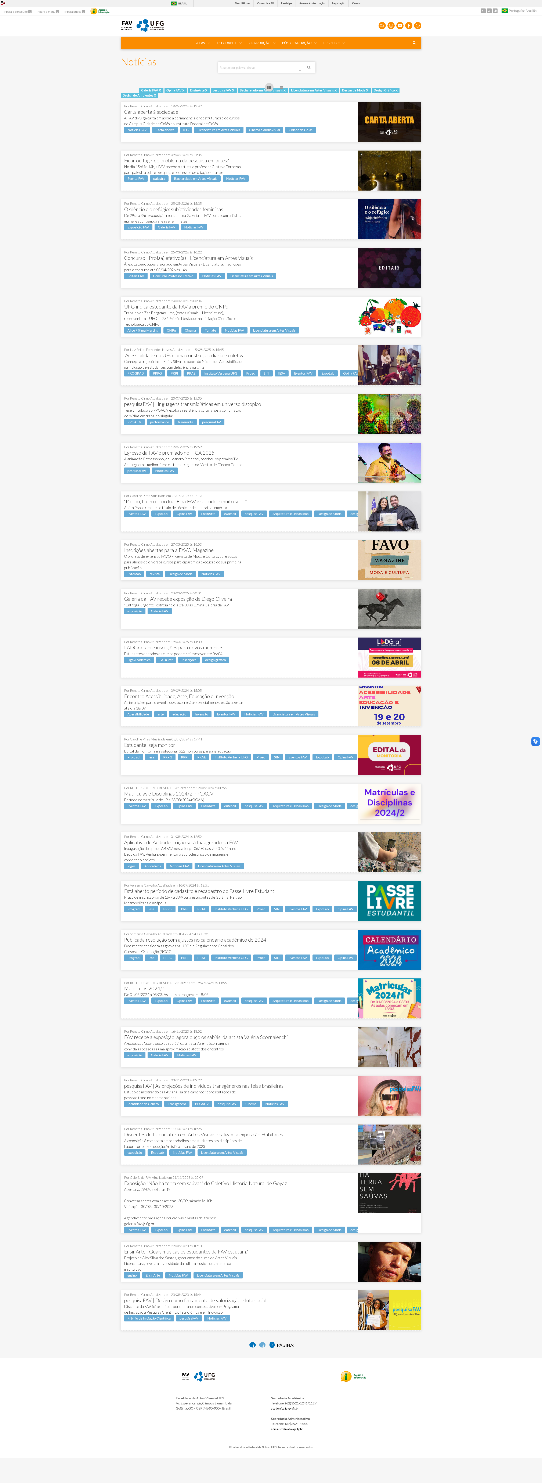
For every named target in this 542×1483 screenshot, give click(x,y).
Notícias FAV (137, 130)
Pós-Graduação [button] (297, 43)
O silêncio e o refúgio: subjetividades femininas (173, 209)
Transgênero (177, 1104)
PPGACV (134, 422)
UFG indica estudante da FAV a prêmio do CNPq (176, 306)
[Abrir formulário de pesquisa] (414, 43)
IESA (281, 373)
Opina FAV (351, 373)
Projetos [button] (331, 43)
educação (179, 714)
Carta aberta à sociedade (151, 112)
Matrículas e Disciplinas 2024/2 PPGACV (168, 793)
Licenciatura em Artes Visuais (219, 130)
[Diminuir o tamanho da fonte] (489, 10)
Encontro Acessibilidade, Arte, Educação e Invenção (179, 696)
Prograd (133, 757)
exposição (134, 611)
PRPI (174, 373)
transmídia (185, 422)
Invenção (201, 714)
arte (161, 714)
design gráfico (215, 660)
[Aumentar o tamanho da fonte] (483, 10)
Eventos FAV (303, 373)
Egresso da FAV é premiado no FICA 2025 (169, 453)
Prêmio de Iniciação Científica (149, 1318)
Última (272, 1345)
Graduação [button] (260, 43)
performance (159, 422)
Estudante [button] (227, 43)
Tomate (210, 330)
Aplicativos (152, 866)
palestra (159, 178)
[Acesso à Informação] (99, 11)
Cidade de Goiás (300, 130)
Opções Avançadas (300, 71)
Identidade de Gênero (143, 1104)
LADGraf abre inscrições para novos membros (173, 647)
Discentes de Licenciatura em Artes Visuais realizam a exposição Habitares (203, 1134)
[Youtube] (400, 25)
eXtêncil (230, 514)
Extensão (134, 574)
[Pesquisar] (309, 68)
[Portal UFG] (150, 30)
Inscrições (189, 660)
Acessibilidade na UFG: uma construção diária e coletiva (184, 355)
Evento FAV (135, 178)
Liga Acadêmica (139, 660)
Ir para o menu (46, 11)
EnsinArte (208, 514)
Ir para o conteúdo (15, 11)
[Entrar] (3, 3)
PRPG (157, 373)
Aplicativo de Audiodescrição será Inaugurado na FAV (181, 842)
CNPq (171, 330)
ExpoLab (327, 373)
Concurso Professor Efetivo (173, 276)
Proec (250, 373)
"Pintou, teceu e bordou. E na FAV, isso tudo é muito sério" (185, 501)
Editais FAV (135, 276)
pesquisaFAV (211, 422)
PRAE (191, 373)
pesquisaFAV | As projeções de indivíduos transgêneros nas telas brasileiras (203, 1086)
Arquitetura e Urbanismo (290, 514)
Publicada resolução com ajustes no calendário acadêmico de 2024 (195, 940)
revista (155, 574)
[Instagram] (391, 25)
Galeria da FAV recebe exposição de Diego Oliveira (178, 599)
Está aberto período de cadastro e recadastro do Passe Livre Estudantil (200, 891)
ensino (132, 1275)
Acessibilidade (138, 714)
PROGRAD (135, 373)
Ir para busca (73, 11)
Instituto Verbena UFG (220, 373)
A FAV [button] (200, 43)
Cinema (190, 330)
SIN (266, 373)
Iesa (151, 757)
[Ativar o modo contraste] (495, 10)
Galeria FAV (166, 227)
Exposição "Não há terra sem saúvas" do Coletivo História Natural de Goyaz (205, 1183)
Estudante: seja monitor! (150, 745)
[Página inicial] (126, 28)
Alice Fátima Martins (142, 330)
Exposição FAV (138, 227)
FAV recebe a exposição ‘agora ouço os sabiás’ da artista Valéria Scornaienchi (206, 1037)
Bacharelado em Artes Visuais (195, 178)
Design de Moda (330, 514)
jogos (131, 866)
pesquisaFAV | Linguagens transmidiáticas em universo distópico (192, 404)
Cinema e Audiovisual (264, 130)
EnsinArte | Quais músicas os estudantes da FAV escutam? (186, 1251)
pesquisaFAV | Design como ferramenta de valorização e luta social (195, 1300)
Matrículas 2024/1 (144, 988)
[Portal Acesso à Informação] (353, 1380)
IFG (186, 130)
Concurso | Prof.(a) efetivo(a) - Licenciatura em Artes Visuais (188, 258)
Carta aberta (165, 130)
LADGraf (166, 660)
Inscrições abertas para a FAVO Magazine (169, 550)
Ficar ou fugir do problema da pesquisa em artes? (176, 160)
